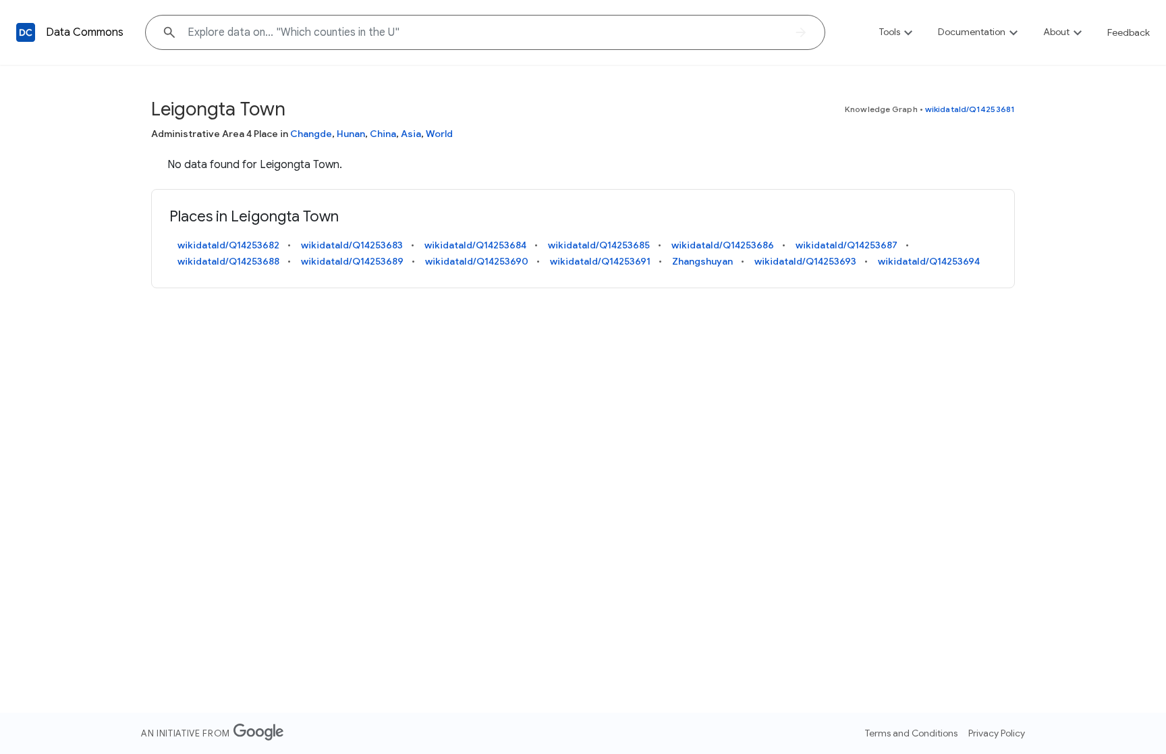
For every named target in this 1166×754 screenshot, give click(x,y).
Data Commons (84, 32)
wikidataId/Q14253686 (722, 245)
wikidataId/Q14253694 (929, 261)
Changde (311, 134)
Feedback (1128, 32)
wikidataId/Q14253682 (228, 245)
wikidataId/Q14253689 (352, 261)
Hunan (351, 134)
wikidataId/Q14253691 (600, 261)
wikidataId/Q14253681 (970, 109)
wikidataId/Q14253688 (228, 261)
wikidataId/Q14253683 (352, 245)
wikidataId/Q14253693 (805, 261)
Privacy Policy (996, 733)
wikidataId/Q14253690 (476, 261)
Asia (411, 134)
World (439, 134)
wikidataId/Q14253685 (599, 245)
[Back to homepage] (25, 32)
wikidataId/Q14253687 (846, 245)
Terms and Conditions (911, 733)
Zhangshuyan (702, 261)
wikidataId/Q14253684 (475, 245)
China (383, 134)
